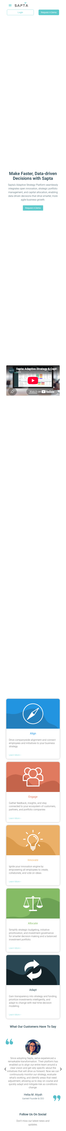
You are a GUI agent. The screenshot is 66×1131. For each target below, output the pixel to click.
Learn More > (15, 755)
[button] (10, 5)
